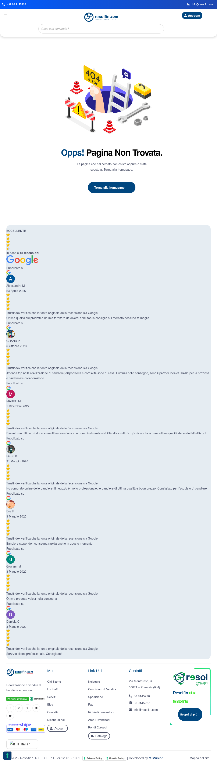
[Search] (159, 28)
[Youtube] (10, 716)
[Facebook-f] (10, 708)
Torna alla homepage (109, 187)
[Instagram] (19, 708)
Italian (25, 744)
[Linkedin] (36, 708)
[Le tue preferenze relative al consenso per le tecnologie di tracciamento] (7, 756)
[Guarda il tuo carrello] (211, 16)
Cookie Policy (117, 758)
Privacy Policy (94, 758)
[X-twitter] (27, 708)
